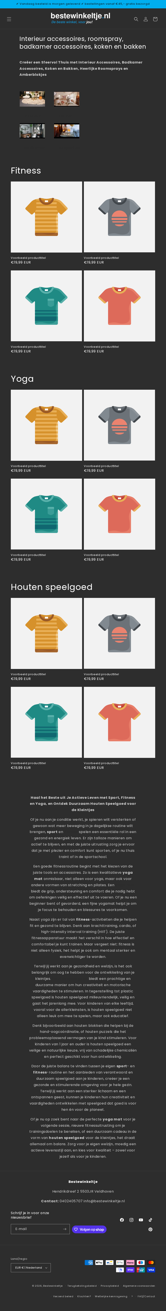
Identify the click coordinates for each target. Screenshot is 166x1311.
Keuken (65, 116)
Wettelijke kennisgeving (111, 1296)
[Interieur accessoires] (32, 106)
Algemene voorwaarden (139, 1286)
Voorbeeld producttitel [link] (28, 258)
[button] (9, 19)
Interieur (32, 116)
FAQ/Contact (146, 1296)
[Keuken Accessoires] (67, 106)
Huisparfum (69, 147)
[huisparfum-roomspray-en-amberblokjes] (67, 138)
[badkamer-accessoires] (32, 138)
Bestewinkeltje (53, 1286)
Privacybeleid (110, 1286)
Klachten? (84, 1296)
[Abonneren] (65, 1229)
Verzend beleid (63, 1296)
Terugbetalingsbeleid (82, 1286)
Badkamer (34, 147)
